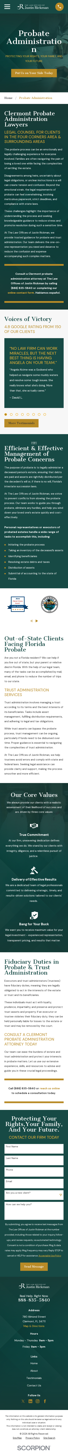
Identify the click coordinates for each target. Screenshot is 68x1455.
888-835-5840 (34, 1300)
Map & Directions (34, 1326)
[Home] (32, 6)
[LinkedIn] (30, 1401)
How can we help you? (19, 1204)
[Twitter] (23, 1401)
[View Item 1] (5, 414)
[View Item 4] (22, 414)
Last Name (12, 1158)
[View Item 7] (39, 414)
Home (34, 1363)
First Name (12, 1146)
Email (9, 1181)
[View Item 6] (33, 414)
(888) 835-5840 (21, 288)
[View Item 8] (44, 414)
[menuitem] (17, 1438)
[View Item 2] (11, 414)
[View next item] (36, 620)
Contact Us (34, 1385)
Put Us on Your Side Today (34, 73)
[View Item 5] (28, 414)
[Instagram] (37, 1401)
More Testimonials (21, 423)
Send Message (34, 1266)
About (34, 1371)
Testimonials (34, 1378)
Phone (9, 1169)
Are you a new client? (18, 1192)
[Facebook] (45, 1401)
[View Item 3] (17, 414)
